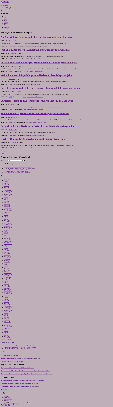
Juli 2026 (6, 180)
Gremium (33, 135)
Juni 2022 (6, 248)
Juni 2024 (6, 215)
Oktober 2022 (7, 242)
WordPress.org (7, 400)
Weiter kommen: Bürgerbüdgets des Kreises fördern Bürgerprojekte (36, 75)
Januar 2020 (7, 288)
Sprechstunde (44, 46)
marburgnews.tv (12, 342)
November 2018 (8, 307)
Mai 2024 (6, 216)
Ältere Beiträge (5, 153)
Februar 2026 (7, 187)
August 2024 (7, 212)
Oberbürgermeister (35, 46)
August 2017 (7, 328)
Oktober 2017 (7, 325)
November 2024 (8, 208)
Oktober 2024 (7, 209)
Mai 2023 (6, 233)
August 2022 (7, 245)
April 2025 (6, 201)
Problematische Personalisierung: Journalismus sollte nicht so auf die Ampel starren (22, 380)
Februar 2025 (7, 204)
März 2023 (6, 235)
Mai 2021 (6, 266)
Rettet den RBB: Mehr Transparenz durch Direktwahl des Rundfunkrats (20, 386)
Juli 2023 (6, 230)
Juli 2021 (6, 263)
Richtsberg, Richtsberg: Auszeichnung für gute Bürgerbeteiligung (35, 49)
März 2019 (6, 302)
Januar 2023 (7, 238)
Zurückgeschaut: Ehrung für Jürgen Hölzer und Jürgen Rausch (19, 169)
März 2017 (6, 335)
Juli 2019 (6, 296)
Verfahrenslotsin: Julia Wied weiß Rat (11, 355)
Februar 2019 (7, 303)
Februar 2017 (7, 336)
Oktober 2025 (7, 193)
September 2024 (8, 210)
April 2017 (6, 333)
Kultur (5, 19)
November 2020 (8, 274)
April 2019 (6, 300)
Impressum (6, 27)
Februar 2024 (7, 220)
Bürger (29, 46)
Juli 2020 (6, 280)
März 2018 (6, 318)
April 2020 (6, 284)
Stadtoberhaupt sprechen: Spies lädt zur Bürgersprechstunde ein (35, 113)
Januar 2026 (7, 188)
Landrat (28, 148)
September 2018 (8, 310)
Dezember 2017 (7, 322)
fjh (20, 40)
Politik (5, 17)
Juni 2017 (6, 331)
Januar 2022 (7, 255)
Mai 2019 (6, 299)
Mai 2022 (6, 249)
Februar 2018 (7, 320)
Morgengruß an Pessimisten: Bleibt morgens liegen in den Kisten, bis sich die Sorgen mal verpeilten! (26, 374)
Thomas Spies (39, 97)
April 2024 (6, 217)
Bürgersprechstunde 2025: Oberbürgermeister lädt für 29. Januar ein (37, 100)
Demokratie (34, 58)
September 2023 (8, 227)
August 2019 (7, 295)
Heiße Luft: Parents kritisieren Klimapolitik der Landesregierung (19, 168)
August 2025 (7, 195)
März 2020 (6, 285)
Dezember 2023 (7, 223)
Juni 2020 (6, 281)
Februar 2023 (7, 237)
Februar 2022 (7, 253)
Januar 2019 (7, 304)
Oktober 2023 (7, 226)
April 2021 (6, 267)
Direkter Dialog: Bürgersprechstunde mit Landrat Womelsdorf (34, 138)
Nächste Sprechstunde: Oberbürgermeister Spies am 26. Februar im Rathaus (41, 88)
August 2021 (7, 262)
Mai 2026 (6, 183)
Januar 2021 (7, 271)
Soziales (6, 20)
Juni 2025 (6, 198)
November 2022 (8, 241)
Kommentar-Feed (8, 399)
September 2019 (8, 293)
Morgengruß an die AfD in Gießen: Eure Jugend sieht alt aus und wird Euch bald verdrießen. (25, 371)
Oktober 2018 (7, 309)
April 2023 (6, 234)
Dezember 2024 (7, 206)
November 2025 (8, 191)
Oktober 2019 (7, 292)
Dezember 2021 (7, 256)
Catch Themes (15, 404)
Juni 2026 (6, 181)
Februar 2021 (7, 270)
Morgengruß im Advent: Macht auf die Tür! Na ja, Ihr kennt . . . (17, 368)
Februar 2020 (7, 286)
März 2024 (6, 219)
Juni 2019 (6, 297)
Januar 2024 (7, 222)
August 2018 (7, 311)
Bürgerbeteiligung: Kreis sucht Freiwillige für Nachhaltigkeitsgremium (38, 126)
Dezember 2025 (7, 190)
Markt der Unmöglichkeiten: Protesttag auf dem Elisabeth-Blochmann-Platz (20, 358)
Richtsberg (40, 58)
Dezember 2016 (7, 339)
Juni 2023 (6, 231)
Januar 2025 (7, 205)
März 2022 (6, 252)
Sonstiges (6, 23)
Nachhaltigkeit (40, 135)
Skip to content (4, 1)
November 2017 (8, 324)
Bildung (6, 22)
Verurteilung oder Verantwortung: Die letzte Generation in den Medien (19, 383)
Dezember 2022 (7, 239)
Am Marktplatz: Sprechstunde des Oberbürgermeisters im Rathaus (36, 37)
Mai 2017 (6, 332)
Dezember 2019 (7, 289)
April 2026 (6, 184)
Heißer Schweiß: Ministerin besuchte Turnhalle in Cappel (18, 167)
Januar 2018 (7, 321)
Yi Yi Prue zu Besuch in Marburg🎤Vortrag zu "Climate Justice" (19, 345)
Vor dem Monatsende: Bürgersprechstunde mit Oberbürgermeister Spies (39, 62)
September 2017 (8, 326)
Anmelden (6, 396)
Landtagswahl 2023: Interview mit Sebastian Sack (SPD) (17, 348)
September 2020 (8, 277)
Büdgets (29, 84)
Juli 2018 (6, 313)
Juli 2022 (6, 246)
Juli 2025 (6, 197)
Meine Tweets (4, 389)
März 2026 (6, 186)
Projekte (38, 84)
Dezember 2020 (7, 273)
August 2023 (7, 228)
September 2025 (8, 194)
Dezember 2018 (7, 306)
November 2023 (8, 224)
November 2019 (8, 291)
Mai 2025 (6, 199)
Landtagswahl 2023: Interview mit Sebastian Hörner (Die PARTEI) (20, 347)
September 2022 (8, 244)
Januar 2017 (7, 338)
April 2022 (6, 251)
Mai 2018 (6, 315)
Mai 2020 (6, 282)
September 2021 (8, 260)
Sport (5, 24)
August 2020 (7, 278)
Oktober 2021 (7, 259)
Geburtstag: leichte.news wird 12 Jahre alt (12, 361)
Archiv (5, 16)
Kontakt (6, 28)
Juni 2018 (6, 314)
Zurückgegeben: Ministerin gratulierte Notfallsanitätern (17, 172)
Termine (6, 26)
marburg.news (4, 5)
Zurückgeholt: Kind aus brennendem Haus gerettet (16, 171)
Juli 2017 (6, 329)
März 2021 (6, 268)
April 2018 (6, 317)
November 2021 (8, 257)
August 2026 (7, 179)
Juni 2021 (6, 264)
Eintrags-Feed (7, 397)
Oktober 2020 (7, 275)
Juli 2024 (6, 213)
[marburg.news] (5, 2)
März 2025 (6, 202)
